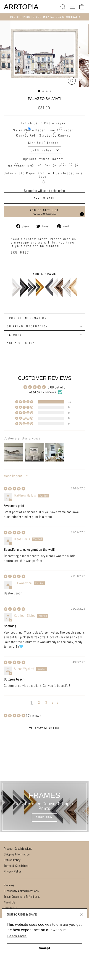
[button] (44, 211)
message (21, 242)
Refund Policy (12, 860)
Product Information (27, 318)
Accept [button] (44, 948)
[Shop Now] (44, 806)
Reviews (9, 885)
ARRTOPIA (21, 7)
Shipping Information (16, 854)
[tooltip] (82, 214)
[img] (14, 489)
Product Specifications (18, 849)
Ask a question (21, 343)
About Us (9, 902)
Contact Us (11, 908)
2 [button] (39, 702)
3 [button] (46, 702)
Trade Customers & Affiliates (22, 897)
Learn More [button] (17, 936)
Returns (14, 334)
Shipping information (27, 326)
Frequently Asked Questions (21, 891)
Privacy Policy (12, 871)
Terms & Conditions (16, 866)
